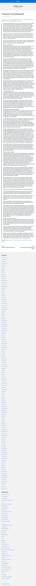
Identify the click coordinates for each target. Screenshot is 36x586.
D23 (2, 19)
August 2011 (3, 391)
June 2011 (3, 395)
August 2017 (3, 265)
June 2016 (3, 291)
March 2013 (3, 356)
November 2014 (4, 326)
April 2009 (3, 444)
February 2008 (4, 471)
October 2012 (3, 364)
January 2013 (3, 360)
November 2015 (4, 305)
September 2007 (4, 481)
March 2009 (3, 446)
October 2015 (3, 307)
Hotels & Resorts (4, 526)
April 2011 (3, 398)
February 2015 (4, 320)
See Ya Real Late (4, 553)
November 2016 (4, 282)
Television (3, 557)
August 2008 (3, 460)
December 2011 (4, 383)
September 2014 (4, 330)
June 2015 (3, 312)
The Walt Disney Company (6, 559)
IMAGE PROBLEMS (5, 528)
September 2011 (4, 389)
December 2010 (4, 406)
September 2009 (4, 435)
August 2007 (3, 483)
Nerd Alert (3, 540)
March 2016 (3, 297)
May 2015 (3, 314)
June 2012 (3, 372)
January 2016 (3, 301)
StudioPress (7, 583)
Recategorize (3, 551)
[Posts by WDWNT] (2, 16)
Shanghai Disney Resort (5, 555)
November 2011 (4, 385)
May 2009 (3, 442)
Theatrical (3, 561)
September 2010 (4, 412)
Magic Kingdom (4, 530)
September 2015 (4, 309)
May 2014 (3, 335)
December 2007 (4, 475)
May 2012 (3, 374)
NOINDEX (3, 542)
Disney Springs (4, 509)
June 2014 (3, 333)
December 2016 (4, 280)
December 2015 (4, 303)
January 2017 (3, 278)
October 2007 (4, 479)
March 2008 (3, 469)
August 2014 (3, 332)
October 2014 (3, 328)
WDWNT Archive (18, 6)
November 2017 (4, 259)
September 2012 (4, 366)
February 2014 (4, 341)
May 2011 (3, 397)
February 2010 (4, 425)
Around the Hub (4, 498)
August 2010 (3, 414)
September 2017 (4, 263)
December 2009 (4, 429)
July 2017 (3, 267)
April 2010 (3, 421)
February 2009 (4, 448)
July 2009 (3, 439)
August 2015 (3, 311)
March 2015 (3, 318)
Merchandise (3, 532)
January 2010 (3, 427)
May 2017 (3, 270)
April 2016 (3, 295)
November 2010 (4, 408)
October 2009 (4, 433)
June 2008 (3, 463)
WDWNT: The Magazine (5, 578)
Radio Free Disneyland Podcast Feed (8, 549)
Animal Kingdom (4, 496)
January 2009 (3, 450)
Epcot (2, 523)
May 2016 (3, 293)
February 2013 (4, 358)
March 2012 (3, 377)
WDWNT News (4, 574)
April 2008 (3, 467)
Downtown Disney (4, 519)
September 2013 (4, 347)
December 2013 (4, 343)
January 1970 (3, 486)
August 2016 (3, 288)
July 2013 (3, 351)
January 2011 (3, 404)
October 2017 (3, 261)
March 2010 (3, 423)
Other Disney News (4, 544)
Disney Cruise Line (4, 505)
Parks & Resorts (22, 240)
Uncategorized (4, 565)
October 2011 (3, 387)
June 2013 (3, 353)
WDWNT (4, 16)
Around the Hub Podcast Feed (7, 500)
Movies (2, 536)
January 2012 (3, 381)
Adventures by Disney (5, 494)
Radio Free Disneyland (5, 547)
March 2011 (3, 400)
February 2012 (4, 379)
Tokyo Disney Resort (5, 563)
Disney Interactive (4, 507)
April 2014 (3, 337)
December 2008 (4, 452)
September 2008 (4, 458)
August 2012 (3, 368)
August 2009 (3, 437)
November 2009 (4, 431)
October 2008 (4, 456)
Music (2, 538)
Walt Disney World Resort (6, 567)
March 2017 (3, 274)
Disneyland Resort (4, 517)
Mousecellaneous (4, 534)
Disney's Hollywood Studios (13, 240)
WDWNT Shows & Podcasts (6, 576)
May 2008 (3, 465)
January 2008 (3, 473)
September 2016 (4, 286)
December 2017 (4, 257)
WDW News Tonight (5, 570)
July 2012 (3, 370)
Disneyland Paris (4, 513)
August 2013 (3, 349)
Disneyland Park (4, 515)
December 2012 (4, 362)
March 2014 (3, 339)
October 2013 (3, 345)
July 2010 (3, 416)
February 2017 (4, 276)
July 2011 (2, 393)
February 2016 (4, 299)
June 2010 (3, 418)
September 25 (4, 488)
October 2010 (3, 410)
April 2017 (3, 272)
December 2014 (4, 324)
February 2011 (4, 402)
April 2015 (3, 316)
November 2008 (4, 454)
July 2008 (3, 462)
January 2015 (3, 322)
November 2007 (4, 477)
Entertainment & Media (5, 521)
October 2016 (3, 284)
